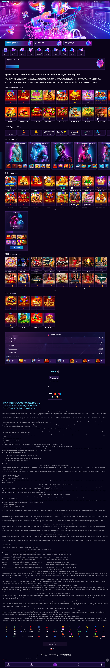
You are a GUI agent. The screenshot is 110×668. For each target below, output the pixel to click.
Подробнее (16, 247)
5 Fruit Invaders (12, 338)
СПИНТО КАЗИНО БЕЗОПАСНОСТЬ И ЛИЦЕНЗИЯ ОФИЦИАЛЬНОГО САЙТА (22, 408)
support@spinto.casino (55, 642)
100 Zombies (12, 345)
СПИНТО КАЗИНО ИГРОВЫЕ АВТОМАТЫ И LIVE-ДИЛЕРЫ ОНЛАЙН (20, 405)
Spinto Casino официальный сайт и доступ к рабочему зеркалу (19, 402)
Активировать (13, 67)
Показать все (103, 638)
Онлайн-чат (53, 644)
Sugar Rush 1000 (13, 349)
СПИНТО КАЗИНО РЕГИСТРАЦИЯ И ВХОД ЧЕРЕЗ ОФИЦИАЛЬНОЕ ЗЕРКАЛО (22, 403)
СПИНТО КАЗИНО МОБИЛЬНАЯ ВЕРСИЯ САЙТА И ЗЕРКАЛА (18, 407)
